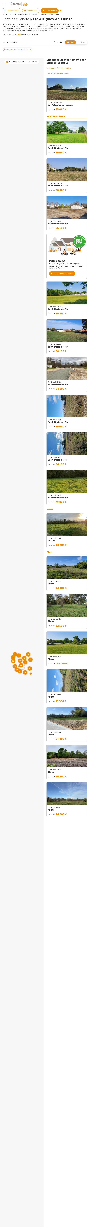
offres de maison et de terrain (30, 29)
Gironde (60, 68)
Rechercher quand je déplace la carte (23, 62)
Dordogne (50, 68)
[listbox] (10, 42)
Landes (68, 68)
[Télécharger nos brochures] (61, 11)
